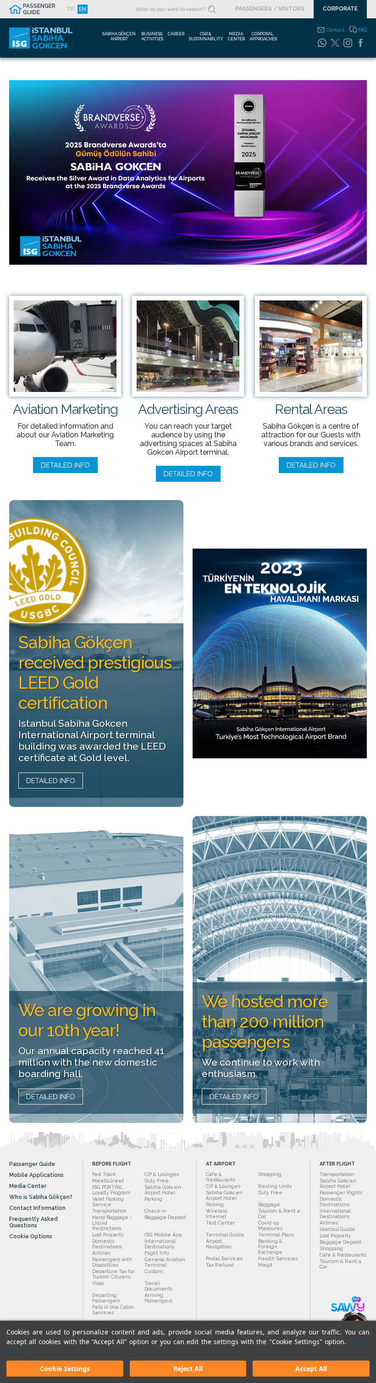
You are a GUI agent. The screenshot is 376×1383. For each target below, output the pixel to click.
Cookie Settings (65, 1368)
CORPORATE (340, 8)
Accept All (311, 1368)
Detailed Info (65, 465)
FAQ (362, 30)
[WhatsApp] (321, 42)
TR (70, 9)
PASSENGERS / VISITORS (270, 8)
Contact (335, 30)
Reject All (188, 1368)
